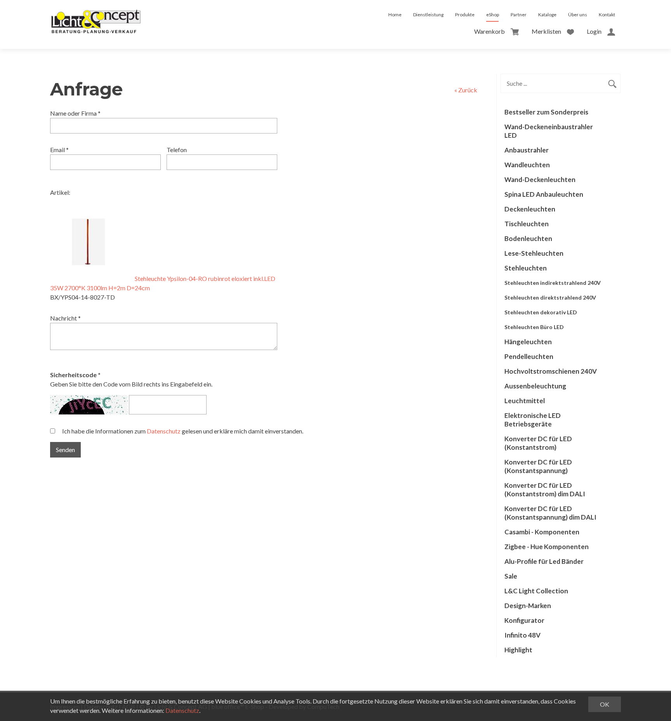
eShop (492, 14)
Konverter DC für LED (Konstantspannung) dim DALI (550, 512)
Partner (519, 14)
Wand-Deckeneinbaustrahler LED (548, 131)
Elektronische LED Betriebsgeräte (532, 419)
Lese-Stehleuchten (533, 253)
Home (395, 14)
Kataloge (547, 14)
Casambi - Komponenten (541, 532)
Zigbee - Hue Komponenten (546, 546)
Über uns (577, 14)
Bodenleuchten (528, 238)
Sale (510, 576)
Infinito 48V (522, 635)
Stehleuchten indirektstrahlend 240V (552, 282)
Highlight (518, 650)
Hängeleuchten (528, 342)
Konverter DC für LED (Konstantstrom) (538, 443)
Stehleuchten (525, 268)
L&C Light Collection (536, 591)
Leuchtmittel (524, 401)
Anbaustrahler (526, 150)
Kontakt (607, 14)
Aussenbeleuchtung (535, 386)
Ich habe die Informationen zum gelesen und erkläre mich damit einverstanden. (182, 431)
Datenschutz (164, 431)
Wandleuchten (527, 165)
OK (604, 704)
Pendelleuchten (528, 356)
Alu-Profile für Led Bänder (544, 561)
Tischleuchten (526, 224)
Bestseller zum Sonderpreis (546, 112)
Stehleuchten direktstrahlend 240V (550, 297)
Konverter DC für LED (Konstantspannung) (538, 466)
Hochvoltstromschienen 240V (550, 371)
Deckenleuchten (529, 209)
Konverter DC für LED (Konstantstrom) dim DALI (544, 489)
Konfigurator (524, 620)
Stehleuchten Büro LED (534, 327)
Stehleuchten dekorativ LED (540, 312)
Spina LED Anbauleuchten (543, 194)
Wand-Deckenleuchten (539, 179)
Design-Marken (527, 605)
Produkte (465, 14)
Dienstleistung (428, 14)
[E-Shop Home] (95, 14)
